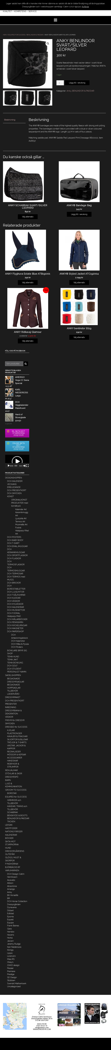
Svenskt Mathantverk (16, 983)
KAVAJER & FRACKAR (17, 736)
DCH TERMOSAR (15, 573)
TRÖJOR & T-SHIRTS (16, 742)
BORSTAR (12, 793)
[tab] (14, 120)
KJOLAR (11, 730)
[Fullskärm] (27, 465)
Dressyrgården (14, 904)
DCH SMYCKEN (14, 493)
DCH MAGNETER (15, 628)
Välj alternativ (27, 217)
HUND (8, 848)
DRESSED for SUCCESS (16, 727)
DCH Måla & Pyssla (20, 644)
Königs (10, 950)
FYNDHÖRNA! (11, 864)
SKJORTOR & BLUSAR (17, 739)
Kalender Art (21, 509)
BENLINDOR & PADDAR (35, 35)
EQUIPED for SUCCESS (16, 35)
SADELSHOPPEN (13, 675)
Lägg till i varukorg (77, 83)
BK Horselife (12, 895)
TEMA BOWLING (15, 662)
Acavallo (11, 880)
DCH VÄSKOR (13, 601)
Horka (10, 938)
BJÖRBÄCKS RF (12, 867)
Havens (10, 935)
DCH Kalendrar (18, 641)
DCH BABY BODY (15, 540)
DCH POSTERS (14, 537)
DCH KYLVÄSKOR (15, 604)
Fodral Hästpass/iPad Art (22, 530)
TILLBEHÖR (12, 691)
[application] (17, 461)
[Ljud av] (24, 465)
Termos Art (20, 521)
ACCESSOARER (14, 758)
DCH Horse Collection (17, 901)
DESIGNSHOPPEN (13, 478)
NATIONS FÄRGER (13, 831)
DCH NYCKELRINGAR (17, 625)
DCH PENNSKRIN (15, 622)
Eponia (10, 916)
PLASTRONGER (14, 733)
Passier (10, 968)
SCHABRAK (12, 812)
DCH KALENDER (14, 481)
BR (8, 898)
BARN (8, 780)
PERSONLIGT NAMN (16, 672)
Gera (9, 929)
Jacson (10, 941)
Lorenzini (11, 956)
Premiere (11, 971)
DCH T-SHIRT (13, 543)
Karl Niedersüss (14, 947)
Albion (10, 883)
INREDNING (10, 707)
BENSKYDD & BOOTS (17, 815)
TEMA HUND (13, 656)
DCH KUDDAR (13, 598)
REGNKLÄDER (14, 751)
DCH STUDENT (14, 669)
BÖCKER (9, 838)
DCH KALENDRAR (15, 607)
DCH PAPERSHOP (15, 631)
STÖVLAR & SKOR (13, 773)
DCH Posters (17, 647)
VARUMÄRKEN (12, 870)
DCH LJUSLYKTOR (15, 592)
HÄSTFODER (11, 828)
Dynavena (12, 907)
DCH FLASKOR (14, 558)
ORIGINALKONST (19, 500)
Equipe (10, 922)
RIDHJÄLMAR (11, 770)
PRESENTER (11, 704)
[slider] (15, 465)
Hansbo (10, 931)
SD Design (12, 977)
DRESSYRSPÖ (11, 777)
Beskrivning (9, 120)
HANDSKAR (12, 760)
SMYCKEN (10, 723)
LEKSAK (8, 825)
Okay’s (10, 962)
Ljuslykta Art (20, 518)
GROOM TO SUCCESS (15, 790)
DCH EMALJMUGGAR (17, 546)
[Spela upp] (8, 465)
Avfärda (85, 6)
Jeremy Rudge (13, 944)
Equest (10, 919)
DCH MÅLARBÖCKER (17, 619)
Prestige (10, 974)
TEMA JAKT (12, 659)
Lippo (10, 953)
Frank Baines (13, 925)
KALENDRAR (11, 835)
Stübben (11, 980)
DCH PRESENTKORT (16, 490)
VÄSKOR (9, 717)
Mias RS (10, 959)
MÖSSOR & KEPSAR (16, 754)
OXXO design (13, 965)
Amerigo (11, 889)
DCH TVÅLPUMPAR (16, 595)
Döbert (10, 910)
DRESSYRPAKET (12, 697)
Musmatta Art (21, 524)
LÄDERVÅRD (13, 694)
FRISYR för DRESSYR (15, 720)
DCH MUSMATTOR (16, 610)
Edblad (10, 913)
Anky (69, 91)
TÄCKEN (11, 821)
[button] (17, 461)
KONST (10, 496)
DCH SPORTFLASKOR (17, 555)
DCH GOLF (12, 665)
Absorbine (12, 886)
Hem (4, 35)
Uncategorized (14, 986)
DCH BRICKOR (14, 583)
